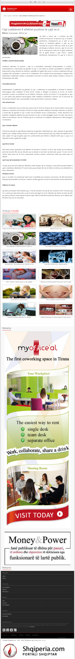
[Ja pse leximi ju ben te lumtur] (19, 292)
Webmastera (5, 591)
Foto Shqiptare (5, 604)
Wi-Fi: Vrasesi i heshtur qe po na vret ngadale (19, 282)
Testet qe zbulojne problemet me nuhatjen (19, 317)
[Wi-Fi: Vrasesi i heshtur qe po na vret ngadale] (19, 274)
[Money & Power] (36, 548)
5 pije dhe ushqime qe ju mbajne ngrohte (55, 264)
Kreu (5, 16)
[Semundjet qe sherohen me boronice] (56, 238)
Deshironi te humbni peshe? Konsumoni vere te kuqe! (56, 282)
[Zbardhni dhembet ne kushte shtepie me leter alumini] (56, 309)
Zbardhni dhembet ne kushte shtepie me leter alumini (56, 317)
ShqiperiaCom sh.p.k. (40, 640)
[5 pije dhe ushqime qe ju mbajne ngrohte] (56, 256)
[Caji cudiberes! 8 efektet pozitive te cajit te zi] (19, 238)
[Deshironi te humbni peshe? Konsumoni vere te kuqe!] (56, 274)
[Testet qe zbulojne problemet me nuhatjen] (19, 309)
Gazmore (4, 602)
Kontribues (14, 635)
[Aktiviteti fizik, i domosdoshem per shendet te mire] (19, 256)
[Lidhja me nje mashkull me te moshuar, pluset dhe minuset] (19, 221)
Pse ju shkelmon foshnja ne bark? (55, 300)
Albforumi (4, 589)
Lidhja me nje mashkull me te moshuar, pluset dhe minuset (19, 229)
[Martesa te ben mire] (56, 221)
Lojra (3, 600)
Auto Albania (5, 616)
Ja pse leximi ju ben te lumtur (19, 300)
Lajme (9, 16)
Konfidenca (35, 635)
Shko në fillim (62, 637)
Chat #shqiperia (6, 587)
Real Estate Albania (6, 614)
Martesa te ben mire (56, 229)
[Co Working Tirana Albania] (36, 429)
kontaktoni (32, 626)
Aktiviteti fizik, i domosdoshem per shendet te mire (19, 264)
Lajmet (3, 576)
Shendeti (15, 16)
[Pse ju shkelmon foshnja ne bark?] (56, 292)
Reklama (27, 635)
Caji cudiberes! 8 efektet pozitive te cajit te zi (19, 246)
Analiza (4, 578)
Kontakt (21, 635)
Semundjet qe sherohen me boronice (56, 246)
